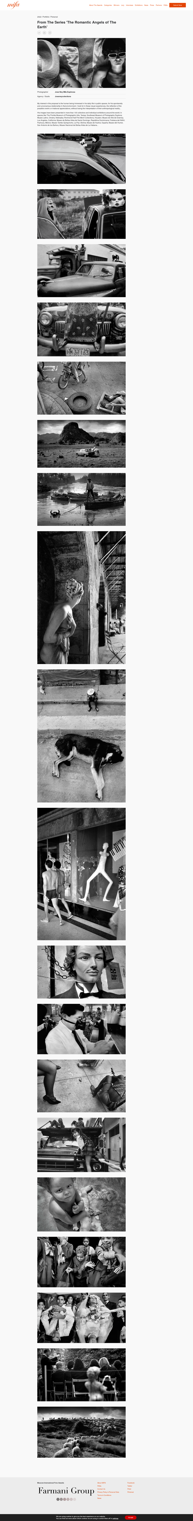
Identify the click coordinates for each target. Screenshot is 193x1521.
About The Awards (95, 5)
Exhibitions (139, 5)
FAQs (166, 5)
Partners (159, 5)
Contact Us (101, 1489)
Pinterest (130, 1492)
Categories (108, 5)
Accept (130, 1517)
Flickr (129, 1489)
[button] (39, 32)
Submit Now (177, 5)
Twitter (129, 1486)
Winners (116, 5)
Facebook (130, 1483)
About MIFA (101, 1483)
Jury (122, 5)
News (146, 5)
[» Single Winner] (13, 5)
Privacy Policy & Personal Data (108, 1492)
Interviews (129, 5)
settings (115, 1519)
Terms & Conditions (104, 1495)
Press (152, 5)
